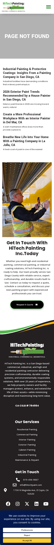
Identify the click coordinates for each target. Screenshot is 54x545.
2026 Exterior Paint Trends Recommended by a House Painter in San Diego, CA (26, 96)
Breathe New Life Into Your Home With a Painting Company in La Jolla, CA (26, 141)
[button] (49, 7)
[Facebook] (8, 504)
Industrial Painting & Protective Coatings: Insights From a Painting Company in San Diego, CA (27, 73)
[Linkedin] (36, 504)
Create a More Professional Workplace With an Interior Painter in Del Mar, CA (26, 118)
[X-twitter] (27, 504)
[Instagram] (17, 504)
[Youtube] (46, 504)
